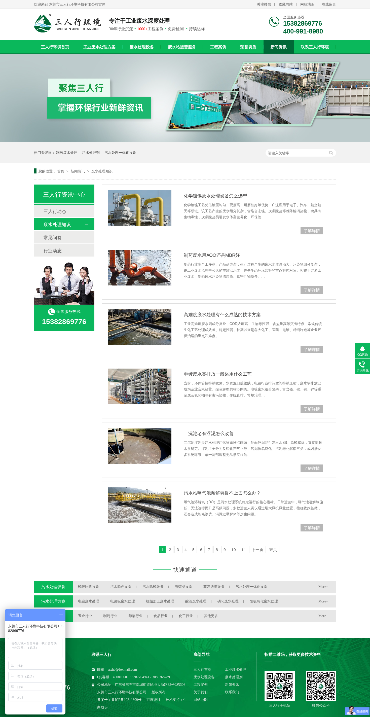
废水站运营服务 (182, 47)
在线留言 (329, 4)
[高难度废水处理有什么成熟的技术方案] (139, 327)
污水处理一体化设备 (120, 152)
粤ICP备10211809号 (126, 700)
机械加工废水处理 (160, 601)
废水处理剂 (234, 677)
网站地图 (307, 4)
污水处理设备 (53, 587)
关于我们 (201, 692)
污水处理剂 (91, 152)
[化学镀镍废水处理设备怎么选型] (139, 208)
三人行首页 (202, 669)
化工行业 (186, 616)
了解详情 (312, 230)
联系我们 (232, 692)
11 (243, 549)
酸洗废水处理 (195, 601)
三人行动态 (55, 211)
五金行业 (85, 616)
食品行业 (161, 616)
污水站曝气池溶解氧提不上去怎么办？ (222, 492)
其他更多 (211, 616)
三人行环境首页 (55, 47)
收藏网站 (286, 4)
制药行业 (110, 616)
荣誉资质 (248, 47)
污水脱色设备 (120, 587)
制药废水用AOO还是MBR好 (212, 255)
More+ (323, 587)
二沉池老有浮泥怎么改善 (209, 433)
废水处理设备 (142, 47)
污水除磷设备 (153, 587)
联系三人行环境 (315, 47)
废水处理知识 (102, 170)
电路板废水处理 (122, 601)
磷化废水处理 (228, 601)
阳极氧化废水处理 (264, 601)
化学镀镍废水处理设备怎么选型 (215, 195)
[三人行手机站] (280, 686)
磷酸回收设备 (88, 587)
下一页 (257, 549)
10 (233, 549)
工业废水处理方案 (99, 47)
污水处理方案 (53, 601)
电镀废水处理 (88, 601)
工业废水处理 (235, 669)
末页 (273, 549)
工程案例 (218, 47)
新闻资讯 (279, 47)
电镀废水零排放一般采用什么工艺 (218, 373)
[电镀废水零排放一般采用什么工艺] (139, 386)
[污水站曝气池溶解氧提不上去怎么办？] (139, 505)
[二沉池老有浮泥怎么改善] (139, 446)
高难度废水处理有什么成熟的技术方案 (222, 314)
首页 (61, 170)
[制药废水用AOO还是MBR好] (139, 267)
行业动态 (53, 250)
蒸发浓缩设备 (214, 587)
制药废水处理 (66, 152)
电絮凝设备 (183, 587)
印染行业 (135, 616)
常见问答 (53, 237)
